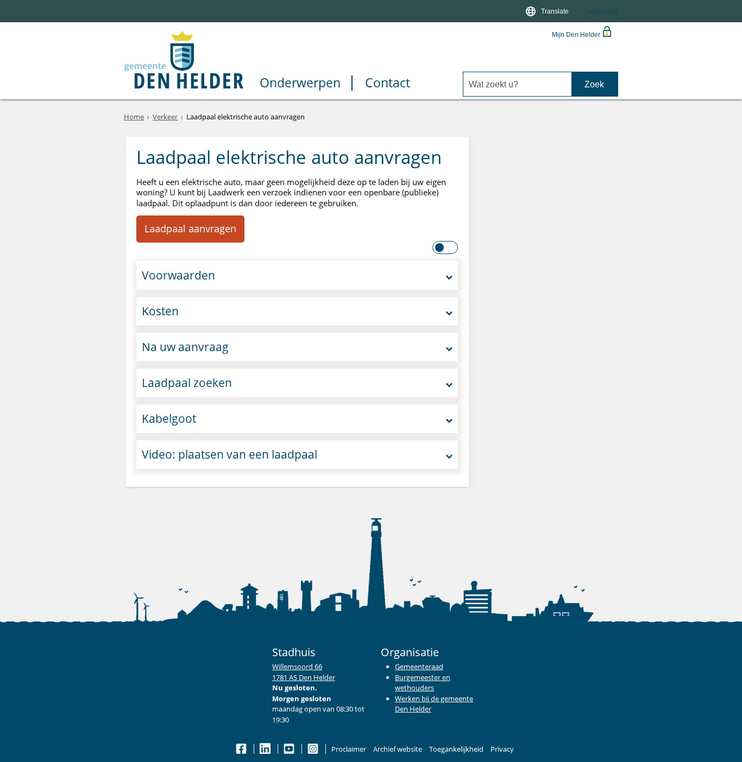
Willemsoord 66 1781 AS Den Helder (303, 672)
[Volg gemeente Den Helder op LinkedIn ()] (266, 749)
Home (134, 117)
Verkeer (165, 117)
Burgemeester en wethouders (422, 682)
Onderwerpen (300, 83)
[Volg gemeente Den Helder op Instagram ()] (313, 749)
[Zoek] (594, 84)
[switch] (548, 11)
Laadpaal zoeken (187, 382)
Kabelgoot (169, 418)
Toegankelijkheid (456, 749)
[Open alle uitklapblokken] (445, 247)
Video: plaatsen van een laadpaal (229, 454)
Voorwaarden (178, 275)
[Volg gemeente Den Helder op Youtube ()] (290, 749)
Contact (387, 83)
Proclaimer (348, 749)
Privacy (502, 749)
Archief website (397, 749)
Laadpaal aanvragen (190, 228)
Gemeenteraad (419, 666)
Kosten (160, 311)
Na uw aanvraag (185, 346)
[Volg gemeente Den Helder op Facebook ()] (242, 749)
